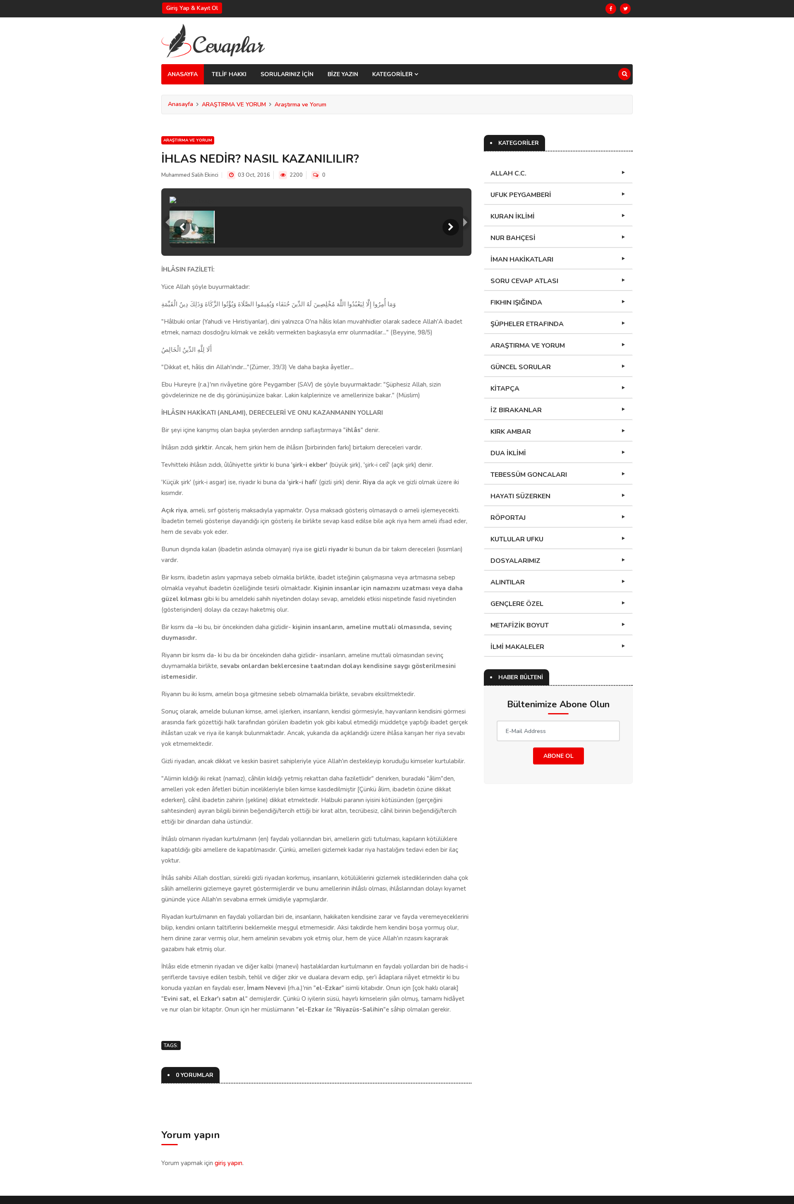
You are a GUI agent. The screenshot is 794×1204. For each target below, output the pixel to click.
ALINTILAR (507, 582)
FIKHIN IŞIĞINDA (516, 302)
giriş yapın (228, 1163)
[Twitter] (625, 8)
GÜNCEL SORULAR (520, 367)
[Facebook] (610, 8)
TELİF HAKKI (229, 74)
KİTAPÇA (504, 388)
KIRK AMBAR (510, 431)
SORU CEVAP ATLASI (524, 281)
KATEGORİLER (393, 74)
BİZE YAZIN (343, 74)
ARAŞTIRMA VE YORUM (234, 104)
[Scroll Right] (450, 227)
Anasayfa (180, 104)
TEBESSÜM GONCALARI (528, 474)
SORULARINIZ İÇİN (287, 74)
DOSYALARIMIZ (515, 560)
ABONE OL (558, 756)
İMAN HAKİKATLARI (521, 259)
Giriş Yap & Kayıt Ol (192, 8)
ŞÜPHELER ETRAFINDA (527, 324)
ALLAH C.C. (508, 173)
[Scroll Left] (182, 227)
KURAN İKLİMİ (512, 216)
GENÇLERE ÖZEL (516, 603)
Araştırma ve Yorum (300, 104)
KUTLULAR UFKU (516, 539)
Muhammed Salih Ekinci (189, 175)
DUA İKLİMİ (508, 453)
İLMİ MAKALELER (517, 646)
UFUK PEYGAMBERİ (520, 194)
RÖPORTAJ (508, 517)
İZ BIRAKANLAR (516, 410)
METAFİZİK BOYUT (519, 625)
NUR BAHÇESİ (513, 238)
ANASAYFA (182, 74)
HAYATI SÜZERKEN (520, 496)
